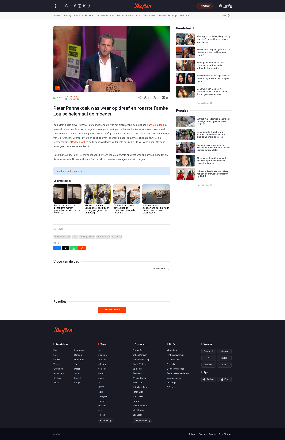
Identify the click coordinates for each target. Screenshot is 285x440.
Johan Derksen (140, 355)
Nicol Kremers (139, 410)
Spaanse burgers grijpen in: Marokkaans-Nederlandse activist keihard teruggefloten (214, 147)
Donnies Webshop (175, 369)
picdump (102, 355)
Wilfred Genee (139, 378)
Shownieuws (150, 15)
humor (115, 236)
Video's (76, 15)
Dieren (77, 369)
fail (99, 350)
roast (74, 236)
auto (100, 392)
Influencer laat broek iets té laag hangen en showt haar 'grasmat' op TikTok (213, 174)
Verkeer (162, 15)
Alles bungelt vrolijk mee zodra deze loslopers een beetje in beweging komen (212, 160)
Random (78, 355)
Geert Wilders (139, 364)
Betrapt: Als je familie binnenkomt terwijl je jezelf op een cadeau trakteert (213, 121)
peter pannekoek (62, 236)
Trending (66, 15)
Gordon (136, 401)
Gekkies (121, 15)
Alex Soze (137, 382)
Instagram (103, 396)
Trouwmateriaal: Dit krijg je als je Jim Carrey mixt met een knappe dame (213, 78)
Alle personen (141, 420)
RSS (224, 364)
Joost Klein (138, 396)
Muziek (77, 378)
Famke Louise (154, 124)
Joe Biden (137, 415)
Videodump (172, 350)
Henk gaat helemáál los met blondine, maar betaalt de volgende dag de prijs (210, 65)
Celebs (129, 15)
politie (101, 378)
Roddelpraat (78, 141)
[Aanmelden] (225, 5)
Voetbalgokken (174, 378)
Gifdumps (184, 15)
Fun (140, 15)
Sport (77, 373)
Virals (84, 15)
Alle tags (104, 420)
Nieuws (105, 15)
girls (100, 410)
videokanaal (160, 268)
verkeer (102, 369)
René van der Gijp (141, 359)
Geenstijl (171, 364)
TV (75, 364)
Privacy (192, 434)
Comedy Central (87, 236)
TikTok (101, 415)
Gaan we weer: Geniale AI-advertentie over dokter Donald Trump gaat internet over (212, 92)
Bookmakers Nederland (178, 373)
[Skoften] (63, 330)
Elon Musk (137, 373)
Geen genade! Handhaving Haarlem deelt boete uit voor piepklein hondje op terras (211, 134)
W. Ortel (73, 96)
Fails (112, 15)
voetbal (102, 401)
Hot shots (94, 15)
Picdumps (173, 15)
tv (136, 15)
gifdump (102, 364)
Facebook (208, 351)
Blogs (77, 382)
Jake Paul (137, 369)
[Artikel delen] (140, 98)
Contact (213, 434)
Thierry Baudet (140, 405)
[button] (67, 6)
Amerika (102, 359)
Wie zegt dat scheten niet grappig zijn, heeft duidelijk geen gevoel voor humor (213, 39)
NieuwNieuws (173, 359)
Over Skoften (225, 434)
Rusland (102, 405)
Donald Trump (139, 350)
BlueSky (208, 364)
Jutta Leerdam (140, 387)
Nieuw (57, 15)
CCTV (101, 387)
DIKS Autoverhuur (175, 355)
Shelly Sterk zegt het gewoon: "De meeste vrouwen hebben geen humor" (213, 52)
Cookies (203, 434)
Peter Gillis (138, 392)
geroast (57, 129)
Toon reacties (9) (111, 309)
